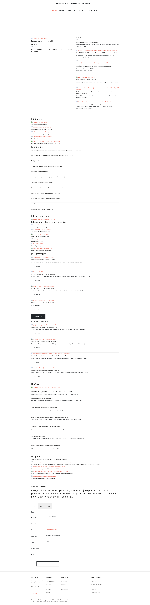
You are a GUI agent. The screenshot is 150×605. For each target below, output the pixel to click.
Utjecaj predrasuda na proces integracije (42, 209)
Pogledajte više (38, 316)
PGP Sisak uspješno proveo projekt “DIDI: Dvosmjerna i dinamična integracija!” (52, 473)
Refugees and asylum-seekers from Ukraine (48, 222)
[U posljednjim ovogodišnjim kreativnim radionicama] (45, 324)
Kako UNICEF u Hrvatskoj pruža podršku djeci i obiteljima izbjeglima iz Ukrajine (97, 53)
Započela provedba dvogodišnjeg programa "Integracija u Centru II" (49, 459)
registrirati (66, 496)
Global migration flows (37, 241)
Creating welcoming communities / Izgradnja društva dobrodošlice (49, 177)
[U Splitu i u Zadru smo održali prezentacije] (42, 286)
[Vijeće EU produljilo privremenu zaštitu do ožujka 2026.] (45, 141)
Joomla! (33, 601)
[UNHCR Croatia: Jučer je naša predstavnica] (43, 271)
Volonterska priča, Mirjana (38, 436)
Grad (32, 542)
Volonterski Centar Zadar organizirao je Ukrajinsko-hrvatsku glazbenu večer (51, 356)
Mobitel (33, 554)
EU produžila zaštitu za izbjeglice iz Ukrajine (88, 42)
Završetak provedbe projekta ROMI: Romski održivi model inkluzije (49, 469)
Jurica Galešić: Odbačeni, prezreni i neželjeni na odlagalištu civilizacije (49, 417)
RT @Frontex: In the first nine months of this (43, 259)
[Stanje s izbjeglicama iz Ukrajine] (40, 224)
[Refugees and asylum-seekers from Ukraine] (43, 219)
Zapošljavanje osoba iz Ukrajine (39, 204)
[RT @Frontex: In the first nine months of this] (43, 257)
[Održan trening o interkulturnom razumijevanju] (43, 476)
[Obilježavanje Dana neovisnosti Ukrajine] (41, 136)
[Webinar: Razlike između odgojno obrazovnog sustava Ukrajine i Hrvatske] (95, 101)
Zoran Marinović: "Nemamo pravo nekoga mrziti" (44, 407)
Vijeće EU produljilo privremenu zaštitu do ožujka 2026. (45, 143)
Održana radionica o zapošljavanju (40, 134)
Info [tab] (34, 506)
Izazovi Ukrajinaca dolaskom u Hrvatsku (41, 129)
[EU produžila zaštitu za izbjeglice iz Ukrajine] (87, 39)
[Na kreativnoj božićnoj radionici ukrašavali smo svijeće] (45, 367)
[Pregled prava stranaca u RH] (39, 38)
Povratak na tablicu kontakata (47, 564)
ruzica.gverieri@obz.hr (52, 529)
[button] (62, 10)
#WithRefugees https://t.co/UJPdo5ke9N (42, 303)
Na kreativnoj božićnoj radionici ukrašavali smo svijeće (45, 370)
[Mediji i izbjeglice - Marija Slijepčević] (86, 77)
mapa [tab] (48, 506)
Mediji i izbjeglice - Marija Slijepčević (86, 79)
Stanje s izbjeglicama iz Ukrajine (39, 227)
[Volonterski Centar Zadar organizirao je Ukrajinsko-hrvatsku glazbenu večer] (50, 353)
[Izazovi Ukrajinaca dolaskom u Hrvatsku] (41, 127)
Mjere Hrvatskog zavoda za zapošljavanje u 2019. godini (46, 193)
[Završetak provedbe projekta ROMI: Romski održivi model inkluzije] (48, 466)
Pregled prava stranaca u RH (42, 41)
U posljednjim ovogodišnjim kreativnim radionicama (44, 327)
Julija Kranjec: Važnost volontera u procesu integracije (45, 426)
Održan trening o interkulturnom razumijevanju (43, 478)
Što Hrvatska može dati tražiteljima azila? (42, 182)
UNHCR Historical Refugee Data (40, 236)
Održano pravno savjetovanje (39, 124)
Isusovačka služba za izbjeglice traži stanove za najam (45, 198)
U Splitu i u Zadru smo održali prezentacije (42, 288)
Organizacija (34, 536)
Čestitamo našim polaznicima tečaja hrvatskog (43, 341)
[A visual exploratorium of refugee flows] (41, 248)
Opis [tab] (41, 506)
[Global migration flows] (37, 238)
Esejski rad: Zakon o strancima (39, 171)
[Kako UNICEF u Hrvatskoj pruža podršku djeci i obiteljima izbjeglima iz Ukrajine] (96, 50)
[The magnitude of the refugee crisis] (41, 229)
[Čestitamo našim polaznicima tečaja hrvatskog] (43, 339)
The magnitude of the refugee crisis (41, 231)
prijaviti (54, 496)
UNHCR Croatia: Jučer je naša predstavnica (43, 274)
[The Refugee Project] (37, 243)
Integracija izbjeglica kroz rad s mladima (41, 398)
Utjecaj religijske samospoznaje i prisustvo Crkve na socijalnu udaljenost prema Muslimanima (56, 150)
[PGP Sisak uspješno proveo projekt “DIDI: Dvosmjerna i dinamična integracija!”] (51, 471)
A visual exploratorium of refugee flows (41, 250)
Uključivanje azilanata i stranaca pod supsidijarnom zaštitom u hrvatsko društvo (52, 155)
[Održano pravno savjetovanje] (39, 122)
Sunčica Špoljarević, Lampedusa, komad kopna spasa (52, 392)
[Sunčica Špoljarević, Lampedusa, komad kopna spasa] (45, 387)
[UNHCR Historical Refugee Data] (40, 234)
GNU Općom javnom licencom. (59, 601)
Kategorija (34, 523)
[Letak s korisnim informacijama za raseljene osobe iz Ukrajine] (47, 47)
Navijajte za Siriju (35, 161)
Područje (33, 517)
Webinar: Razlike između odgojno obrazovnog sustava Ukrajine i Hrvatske (95, 104)
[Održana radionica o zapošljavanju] (40, 131)
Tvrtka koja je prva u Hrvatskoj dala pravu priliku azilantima (46, 166)
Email (32, 530)
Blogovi (33, 389)
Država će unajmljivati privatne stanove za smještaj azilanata (47, 188)
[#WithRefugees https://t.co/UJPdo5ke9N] (42, 300)
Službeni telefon (35, 548)
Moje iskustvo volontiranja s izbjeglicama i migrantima (45, 445)
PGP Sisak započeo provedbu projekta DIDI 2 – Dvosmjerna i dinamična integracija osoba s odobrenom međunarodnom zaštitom (65, 464)
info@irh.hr (34, 593)
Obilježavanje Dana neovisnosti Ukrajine (41, 139)
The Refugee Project (37, 246)
